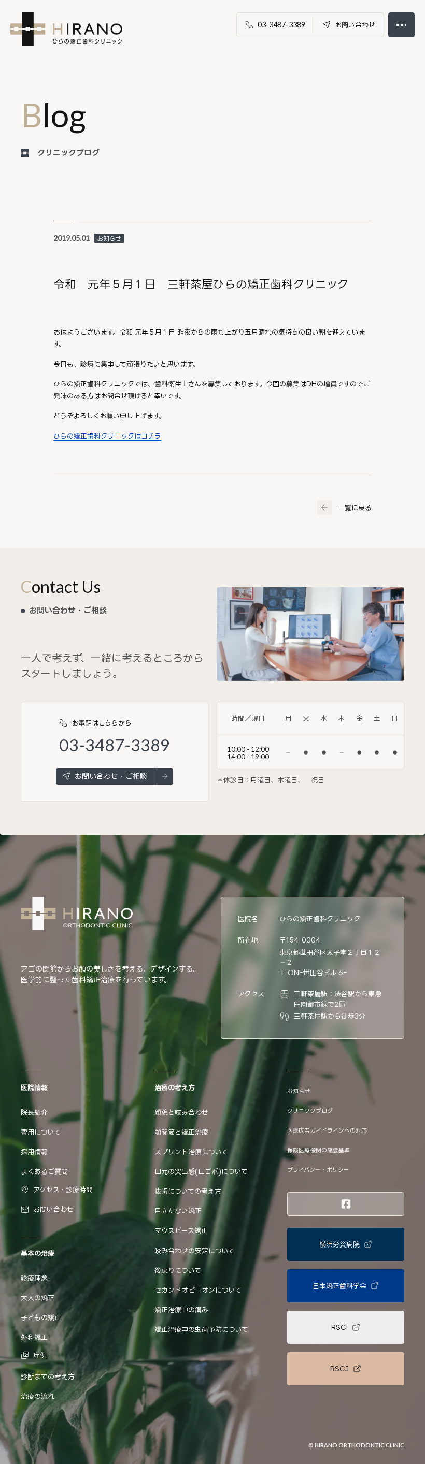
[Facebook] (345, 1204)
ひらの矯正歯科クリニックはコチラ (107, 436)
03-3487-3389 (114, 745)
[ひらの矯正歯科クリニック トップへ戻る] (66, 29)
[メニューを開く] (401, 24)
